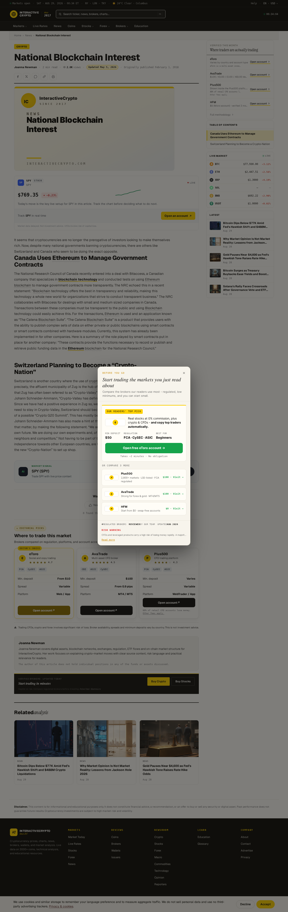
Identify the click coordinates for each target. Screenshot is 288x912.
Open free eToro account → (144, 448)
